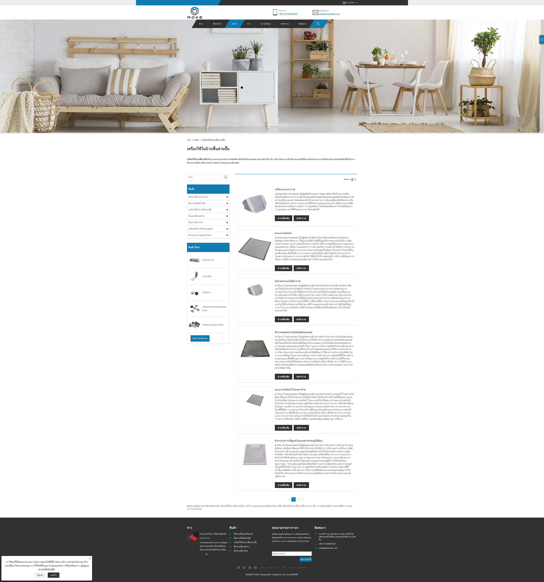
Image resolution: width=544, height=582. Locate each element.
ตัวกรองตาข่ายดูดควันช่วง (200, 235)
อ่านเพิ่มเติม (283, 218)
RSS (277, 568)
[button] (206, 554)
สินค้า (234, 24)
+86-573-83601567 (288, 14)
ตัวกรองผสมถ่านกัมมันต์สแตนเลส (293, 332)
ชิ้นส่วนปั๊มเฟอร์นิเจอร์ (198, 197)
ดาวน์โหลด (266, 24)
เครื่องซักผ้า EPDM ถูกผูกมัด (200, 229)
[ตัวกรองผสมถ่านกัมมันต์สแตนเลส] (255, 364)
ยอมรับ (54, 575)
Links (262, 568)
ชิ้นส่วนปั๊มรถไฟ (195, 222)
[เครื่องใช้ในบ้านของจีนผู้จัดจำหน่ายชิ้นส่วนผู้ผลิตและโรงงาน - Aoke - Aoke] (194, 12)
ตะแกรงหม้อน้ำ (283, 233)
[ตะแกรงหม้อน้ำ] (255, 265)
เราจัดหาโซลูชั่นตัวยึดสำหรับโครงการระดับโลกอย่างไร (212, 534)
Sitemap (270, 568)
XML (284, 568)
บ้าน (201, 24)
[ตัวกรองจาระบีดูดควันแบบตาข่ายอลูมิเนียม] (255, 473)
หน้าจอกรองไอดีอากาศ (288, 281)
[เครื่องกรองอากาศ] (255, 221)
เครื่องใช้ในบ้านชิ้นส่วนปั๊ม (213, 140)
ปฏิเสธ (40, 575)
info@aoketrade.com (329, 14)
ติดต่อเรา (303, 24)
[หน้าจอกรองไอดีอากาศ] (255, 301)
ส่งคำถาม (285, 24)
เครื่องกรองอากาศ (285, 189)
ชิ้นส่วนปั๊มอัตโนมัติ (197, 203)
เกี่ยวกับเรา (217, 24)
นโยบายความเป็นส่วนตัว (298, 568)
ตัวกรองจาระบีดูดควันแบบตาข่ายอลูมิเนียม (299, 440)
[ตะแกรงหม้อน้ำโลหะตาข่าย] (255, 413)
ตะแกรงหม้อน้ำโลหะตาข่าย (290, 389)
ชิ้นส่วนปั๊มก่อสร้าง (197, 216)
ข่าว (249, 24)
